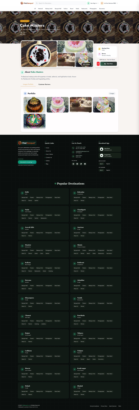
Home (47, 148)
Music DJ (24, 200)
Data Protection (112, 406)
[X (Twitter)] (81, 164)
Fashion (66, 8)
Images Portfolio (28, 84)
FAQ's (119, 406)
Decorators (102, 8)
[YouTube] (85, 164)
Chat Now (110, 64)
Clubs (41, 253)
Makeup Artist (48, 8)
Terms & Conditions (94, 406)
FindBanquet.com (26, 405)
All (35, 8)
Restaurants (84, 8)
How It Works (49, 154)
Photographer (93, 8)
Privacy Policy (104, 406)
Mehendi (40, 8)
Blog (47, 164)
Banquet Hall (58, 8)
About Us (48, 151)
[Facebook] (77, 164)
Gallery (48, 160)
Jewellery (43, 324)
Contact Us (49, 157)
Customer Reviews (44, 84)
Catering (51, 271)
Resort (71, 8)
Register (108, 163)
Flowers (32, 197)
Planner (30, 200)
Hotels (77, 8)
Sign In (101, 163)
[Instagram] (73, 164)
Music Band (57, 197)
